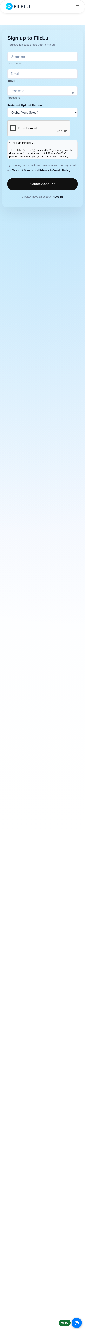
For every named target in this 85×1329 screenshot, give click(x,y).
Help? (64, 1322)
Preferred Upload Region (24, 105)
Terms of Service (22, 170)
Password (13, 97)
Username (14, 63)
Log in (58, 196)
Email (11, 80)
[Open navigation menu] (77, 6)
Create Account (42, 184)
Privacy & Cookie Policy (54, 170)
